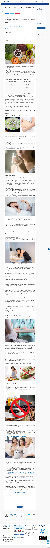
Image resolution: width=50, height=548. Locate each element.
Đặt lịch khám (42, 1)
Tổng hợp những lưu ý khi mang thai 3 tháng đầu (13, 24)
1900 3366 (20, 530)
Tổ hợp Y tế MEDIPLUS (30, 473)
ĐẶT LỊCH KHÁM (19, 534)
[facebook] (39, 526)
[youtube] (42, 526)
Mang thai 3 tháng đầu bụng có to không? (12, 25)
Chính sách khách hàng (18, 545)
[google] (41, 526)
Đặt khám (49, 249)
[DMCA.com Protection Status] (21, 537)
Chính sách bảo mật (25, 545)
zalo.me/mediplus (41, 528)
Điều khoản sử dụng (32, 545)
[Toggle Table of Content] (9, 17)
